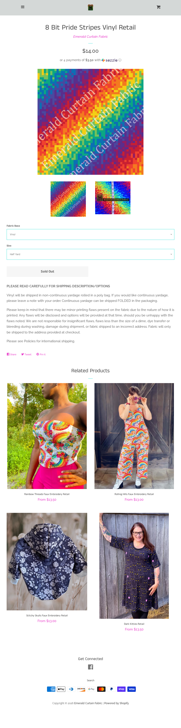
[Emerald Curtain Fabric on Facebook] (90, 668)
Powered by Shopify (116, 703)
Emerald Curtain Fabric (90, 37)
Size (9, 246)
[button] (90, 60)
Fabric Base (13, 226)
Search (90, 680)
